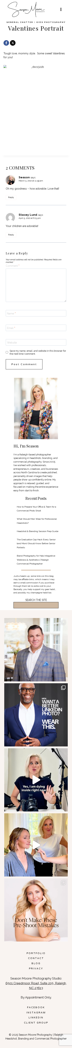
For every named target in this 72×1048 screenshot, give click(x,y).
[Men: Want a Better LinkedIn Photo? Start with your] (36, 714)
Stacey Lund (28, 214)
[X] (13, 43)
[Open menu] (60, 9)
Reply (11, 197)
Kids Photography (51, 22)
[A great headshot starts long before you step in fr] (36, 910)
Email (11, 328)
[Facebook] (6, 43)
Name (11, 313)
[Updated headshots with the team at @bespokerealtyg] (36, 649)
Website (12, 342)
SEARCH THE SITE (36, 600)
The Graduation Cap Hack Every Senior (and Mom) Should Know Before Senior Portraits (36, 543)
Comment (12, 265)
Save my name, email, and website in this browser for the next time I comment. (38, 352)
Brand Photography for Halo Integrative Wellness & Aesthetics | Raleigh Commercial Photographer (36, 559)
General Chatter (19, 22)
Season (24, 177)
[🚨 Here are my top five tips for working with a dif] (36, 844)
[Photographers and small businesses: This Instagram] (36, 779)
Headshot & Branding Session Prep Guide (37, 531)
